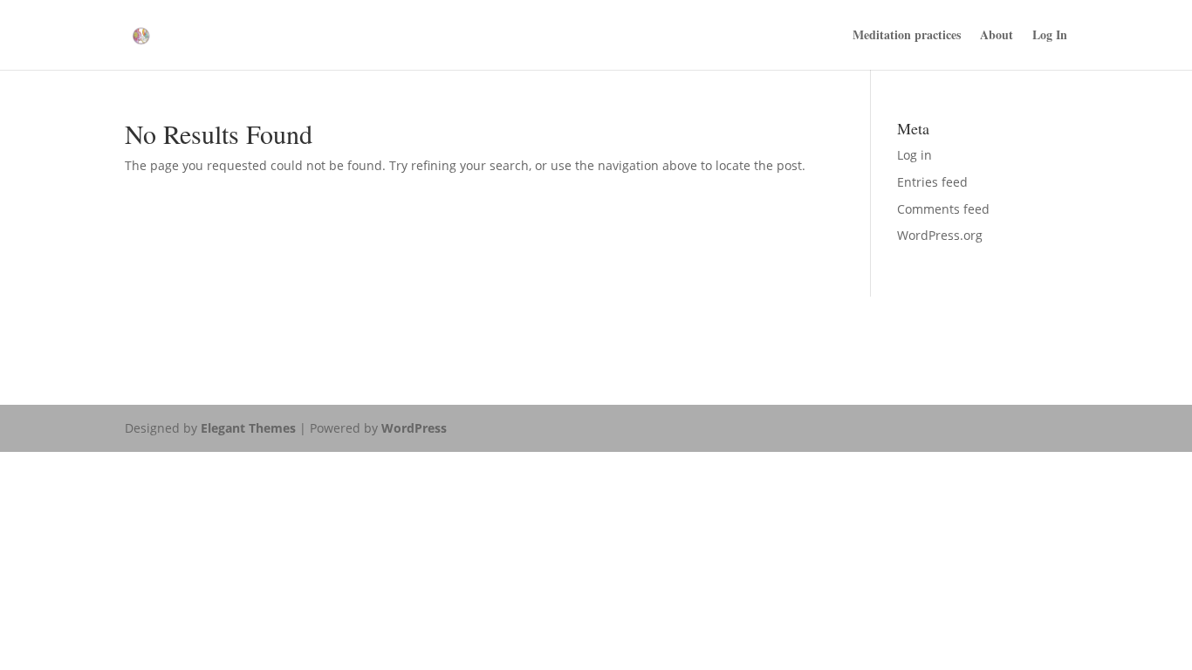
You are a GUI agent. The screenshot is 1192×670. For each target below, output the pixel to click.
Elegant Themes (248, 428)
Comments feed (943, 209)
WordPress (414, 428)
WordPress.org (940, 235)
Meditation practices (907, 36)
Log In (1049, 36)
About (996, 36)
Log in (914, 155)
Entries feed (932, 182)
